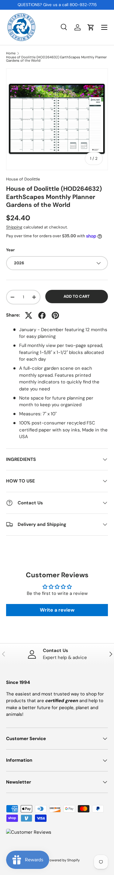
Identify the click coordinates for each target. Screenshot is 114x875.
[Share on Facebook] (42, 315)
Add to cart (77, 296)
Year (10, 249)
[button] (91, 27)
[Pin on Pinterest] (55, 315)
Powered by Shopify (63, 860)
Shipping (14, 227)
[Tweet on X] (28, 315)
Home (11, 53)
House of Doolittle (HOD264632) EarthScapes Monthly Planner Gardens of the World (56, 59)
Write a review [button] (57, 610)
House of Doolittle (23, 179)
